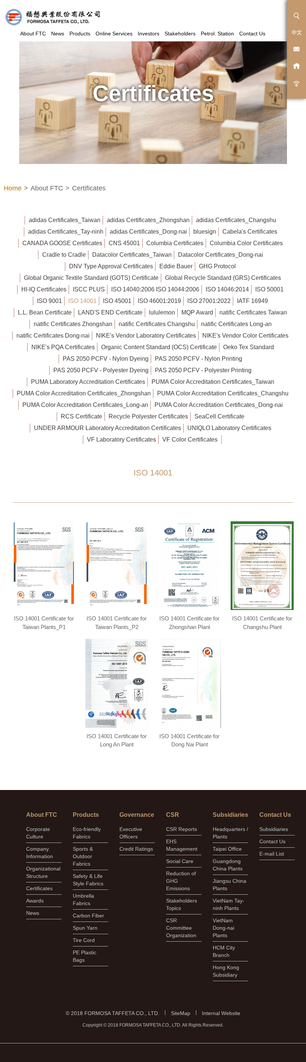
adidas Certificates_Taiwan (64, 220)
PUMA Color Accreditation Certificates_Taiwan (213, 382)
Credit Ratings (136, 849)
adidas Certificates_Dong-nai (148, 231)
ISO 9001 (49, 301)
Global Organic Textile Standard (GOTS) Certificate (91, 278)
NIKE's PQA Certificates (63, 347)
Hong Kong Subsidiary (226, 971)
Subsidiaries (273, 829)
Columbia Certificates (174, 243)
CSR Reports (181, 829)
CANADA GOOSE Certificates (62, 243)
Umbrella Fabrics (83, 899)
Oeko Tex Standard (248, 347)
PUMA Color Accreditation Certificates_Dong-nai (218, 405)
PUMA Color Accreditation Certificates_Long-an (85, 405)
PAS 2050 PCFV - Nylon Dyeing (106, 358)
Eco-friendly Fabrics (87, 833)
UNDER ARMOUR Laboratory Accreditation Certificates (107, 428)
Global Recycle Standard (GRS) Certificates (223, 278)
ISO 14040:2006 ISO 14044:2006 (155, 289)
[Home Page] (52, 17)
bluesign (204, 231)
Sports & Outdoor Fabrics (83, 856)
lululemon (162, 312)
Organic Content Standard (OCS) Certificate (159, 347)
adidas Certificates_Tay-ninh (65, 231)
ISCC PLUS (89, 289)
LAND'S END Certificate (110, 312)
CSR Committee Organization (181, 927)
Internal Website (221, 1013)
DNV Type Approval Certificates (111, 266)
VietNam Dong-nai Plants (223, 927)
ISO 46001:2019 (159, 301)
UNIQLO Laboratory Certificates (229, 428)
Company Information (39, 852)
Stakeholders (180, 34)
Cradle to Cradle (64, 255)
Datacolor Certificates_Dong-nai (220, 255)
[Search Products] (296, 15)
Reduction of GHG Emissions (181, 880)
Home (13, 188)
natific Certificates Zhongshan (73, 324)
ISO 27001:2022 (209, 301)
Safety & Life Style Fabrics (88, 879)
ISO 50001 (269, 289)
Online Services (114, 34)
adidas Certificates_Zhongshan (148, 220)
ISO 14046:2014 (227, 289)
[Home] (296, 66)
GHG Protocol (217, 266)
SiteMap (180, 1013)
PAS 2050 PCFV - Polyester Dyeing (101, 370)
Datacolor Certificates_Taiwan (132, 255)
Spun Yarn (85, 928)
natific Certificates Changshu (157, 324)
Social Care (179, 861)
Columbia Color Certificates (246, 243)
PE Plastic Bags (84, 956)
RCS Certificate (81, 416)
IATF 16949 (252, 301)
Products (79, 34)
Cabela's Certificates (249, 231)
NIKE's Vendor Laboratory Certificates (146, 335)
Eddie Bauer (176, 266)
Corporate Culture (38, 833)
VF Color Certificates (190, 439)
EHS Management (181, 845)
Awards (35, 901)
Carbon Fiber (88, 916)
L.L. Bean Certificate (45, 312)
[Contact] (296, 49)
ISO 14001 (82, 301)
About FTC (33, 34)
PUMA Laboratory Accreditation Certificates (88, 382)
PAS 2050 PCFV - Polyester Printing (203, 370)
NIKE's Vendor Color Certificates (245, 335)
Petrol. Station (217, 34)
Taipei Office (227, 849)
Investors (148, 34)
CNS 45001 (124, 243)
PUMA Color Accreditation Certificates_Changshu (222, 393)
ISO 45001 (117, 301)
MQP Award (197, 312)
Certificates (39, 888)
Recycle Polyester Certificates (148, 416)
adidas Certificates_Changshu (236, 220)
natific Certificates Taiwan (253, 312)
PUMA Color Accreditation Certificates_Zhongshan (84, 393)
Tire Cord (84, 940)
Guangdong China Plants (228, 865)
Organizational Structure (43, 872)
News (57, 34)
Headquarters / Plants (230, 833)
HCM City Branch (224, 951)
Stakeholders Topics (181, 904)
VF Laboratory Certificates (121, 439)
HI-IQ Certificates (43, 289)
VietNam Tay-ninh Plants (228, 904)
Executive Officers (130, 833)
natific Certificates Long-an (236, 324)
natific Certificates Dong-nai (53, 335)
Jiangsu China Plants (229, 884)
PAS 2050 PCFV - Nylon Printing (198, 358)
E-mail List (271, 854)
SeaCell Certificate (219, 416)
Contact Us (252, 34)
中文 (296, 32)
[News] (296, 83)
